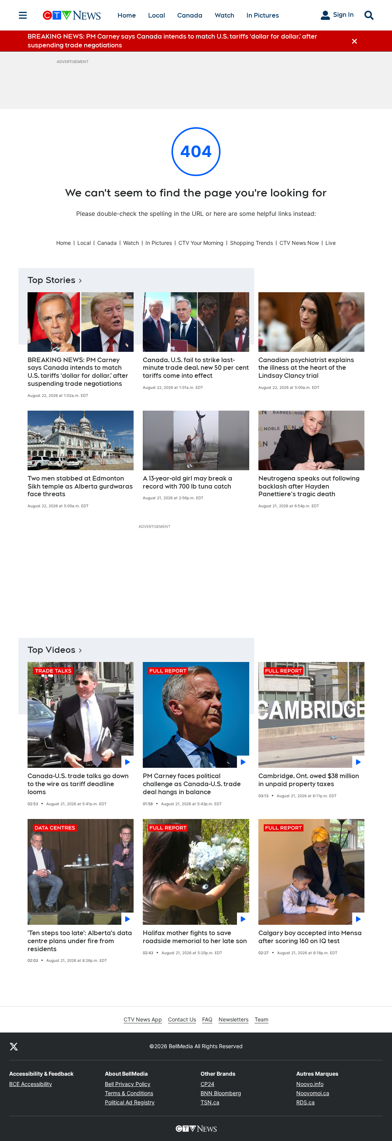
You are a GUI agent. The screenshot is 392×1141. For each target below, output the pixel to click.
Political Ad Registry (130, 1102)
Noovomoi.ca (312, 1093)
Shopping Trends (251, 243)
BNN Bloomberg (221, 1093)
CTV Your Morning (201, 243)
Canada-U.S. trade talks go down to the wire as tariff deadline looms (78, 784)
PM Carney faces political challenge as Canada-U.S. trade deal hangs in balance (192, 784)
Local (156, 15)
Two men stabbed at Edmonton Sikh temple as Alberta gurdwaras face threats (80, 486)
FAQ (207, 1019)
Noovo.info (309, 1084)
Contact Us (182, 1019)
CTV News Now (299, 243)
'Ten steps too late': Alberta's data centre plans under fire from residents (80, 941)
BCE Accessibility (30, 1084)
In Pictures (263, 15)
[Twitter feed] (13, 1046)
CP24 (207, 1084)
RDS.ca (305, 1102)
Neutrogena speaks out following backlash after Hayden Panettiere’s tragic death (308, 486)
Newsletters (233, 1019)
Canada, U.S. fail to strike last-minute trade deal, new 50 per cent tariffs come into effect (196, 368)
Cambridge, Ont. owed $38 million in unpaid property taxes (308, 780)
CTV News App (143, 1019)
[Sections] (23, 15)
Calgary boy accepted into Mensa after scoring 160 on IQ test (310, 937)
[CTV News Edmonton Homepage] (72, 15)
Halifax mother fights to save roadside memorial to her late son (195, 937)
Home (127, 15)
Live (330, 243)
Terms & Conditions (129, 1093)
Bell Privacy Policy (127, 1084)
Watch (224, 15)
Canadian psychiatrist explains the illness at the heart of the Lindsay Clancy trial (306, 368)
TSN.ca (210, 1102)
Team (261, 1019)
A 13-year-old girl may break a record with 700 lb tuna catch (187, 482)
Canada (190, 15)
